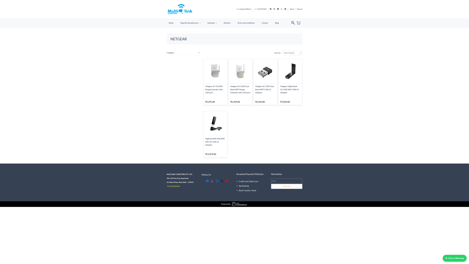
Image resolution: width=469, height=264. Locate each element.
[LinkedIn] (217, 181)
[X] (222, 181)
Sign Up (299, 9)
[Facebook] (207, 181)
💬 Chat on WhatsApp (454, 258)
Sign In (292, 9)
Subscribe (286, 186)
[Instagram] (212, 181)
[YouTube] (227, 181)
